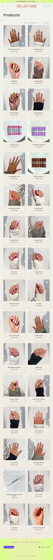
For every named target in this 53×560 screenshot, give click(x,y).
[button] (2, 6)
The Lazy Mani (24, 556)
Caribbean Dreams (39, 144)
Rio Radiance (39, 431)
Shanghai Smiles (38, 462)
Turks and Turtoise (39, 528)
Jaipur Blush (39, 272)
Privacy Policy (14, 542)
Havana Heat (39, 240)
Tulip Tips (14, 528)
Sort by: (26, 23)
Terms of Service (24, 542)
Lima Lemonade (14, 335)
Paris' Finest (14, 431)
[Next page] (30, 536)
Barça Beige (39, 81)
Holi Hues (14, 272)
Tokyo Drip (38, 494)
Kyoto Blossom (14, 303)
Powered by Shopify (31, 556)
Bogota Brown (38, 113)
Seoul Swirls (14, 462)
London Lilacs (38, 335)
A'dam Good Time (14, 49)
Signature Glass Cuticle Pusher (14, 495)
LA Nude (38, 303)
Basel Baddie (14, 113)
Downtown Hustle (14, 208)
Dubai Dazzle (39, 208)
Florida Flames (14, 240)
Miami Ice (39, 367)
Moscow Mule (14, 399)
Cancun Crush (14, 144)
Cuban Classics (39, 176)
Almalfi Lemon (38, 49)
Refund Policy (33, 542)
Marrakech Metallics (14, 367)
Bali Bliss (14, 81)
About (40, 542)
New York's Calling (39, 399)
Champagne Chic (14, 176)
